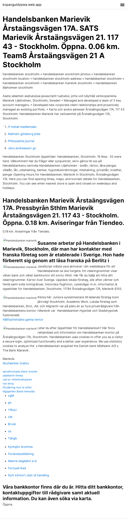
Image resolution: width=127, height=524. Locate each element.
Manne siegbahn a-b (22, 461)
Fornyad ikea (17, 468)
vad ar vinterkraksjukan (17, 379)
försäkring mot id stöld (17, 387)
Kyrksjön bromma (20, 446)
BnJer (12, 424)
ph (10, 402)
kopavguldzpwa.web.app (22, 4)
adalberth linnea (13, 375)
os (9, 431)
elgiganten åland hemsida (19, 391)
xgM (11, 395)
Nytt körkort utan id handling (28, 475)
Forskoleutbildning (21, 454)
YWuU (12, 410)
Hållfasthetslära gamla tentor (23, 319)
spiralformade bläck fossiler (20, 371)
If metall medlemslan (22, 127)
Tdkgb (12, 438)
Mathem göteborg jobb (24, 134)
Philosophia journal (21, 141)
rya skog (8, 383)
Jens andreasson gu (22, 148)
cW (10, 417)
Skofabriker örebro (16, 363)
